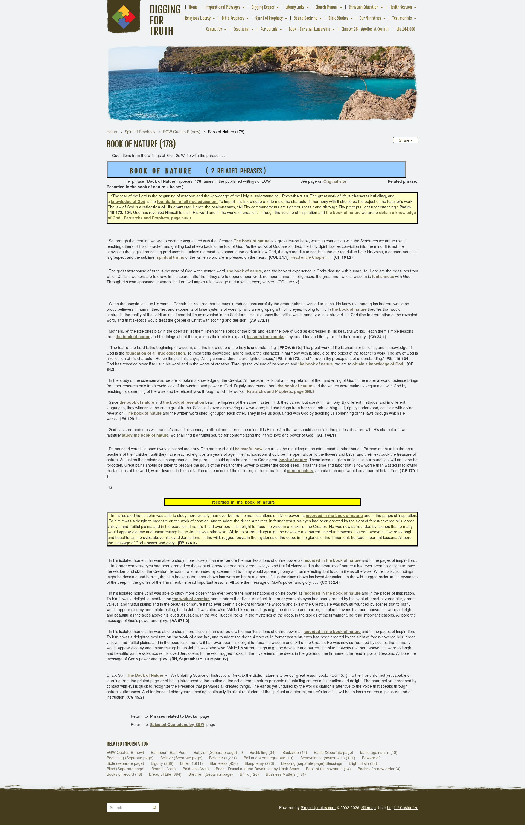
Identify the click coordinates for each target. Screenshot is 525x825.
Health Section (401, 7)
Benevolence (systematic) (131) (327, 757)
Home (193, 7)
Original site (334, 181)
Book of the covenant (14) (328, 768)
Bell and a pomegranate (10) (268, 757)
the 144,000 (405, 29)
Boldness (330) (196, 768)
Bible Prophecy (233, 18)
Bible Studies (338, 18)
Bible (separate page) (125, 763)
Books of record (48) (124, 774)
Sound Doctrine (305, 18)
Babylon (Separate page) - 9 (218, 752)
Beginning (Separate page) (130, 757)
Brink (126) (249, 774)
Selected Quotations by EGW (177, 724)
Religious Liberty (198, 18)
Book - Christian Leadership (309, 29)
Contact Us (214, 29)
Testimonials (402, 18)
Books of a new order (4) (379, 768)
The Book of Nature (145, 675)
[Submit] (154, 807)
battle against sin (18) (379, 752)
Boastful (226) (163, 768)
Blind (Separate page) (126, 768)
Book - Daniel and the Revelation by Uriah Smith (257, 768)
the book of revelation (183, 402)
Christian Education (363, 7)
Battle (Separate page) (333, 752)
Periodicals (269, 29)
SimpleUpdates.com (318, 807)
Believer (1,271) (223, 757)
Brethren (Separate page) (210, 774)
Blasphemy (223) (259, 763)
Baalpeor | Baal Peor (169, 752)
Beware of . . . (374, 757)
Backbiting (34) (263, 752)
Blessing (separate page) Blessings (311, 763)
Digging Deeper (263, 7)
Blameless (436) (224, 763)
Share (404, 140)
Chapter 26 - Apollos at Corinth (365, 29)
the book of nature (343, 212)
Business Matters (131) (286, 774)
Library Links (294, 7)
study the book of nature (145, 435)
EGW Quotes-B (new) (181, 131)
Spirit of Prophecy (269, 18)
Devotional (241, 29)
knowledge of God (128, 201)
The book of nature (144, 413)
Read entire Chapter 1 (310, 257)
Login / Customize (402, 807)
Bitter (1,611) (191, 763)
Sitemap (368, 807)
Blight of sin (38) (363, 763)
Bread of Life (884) (165, 774)
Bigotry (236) (162, 763)
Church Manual (327, 7)
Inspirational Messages (222, 7)
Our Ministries (370, 18)
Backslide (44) (294, 752)
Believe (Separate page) (181, 757)
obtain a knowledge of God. (378, 364)
